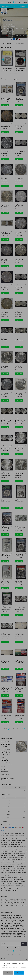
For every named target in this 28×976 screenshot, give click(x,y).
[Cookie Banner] (14, 968)
